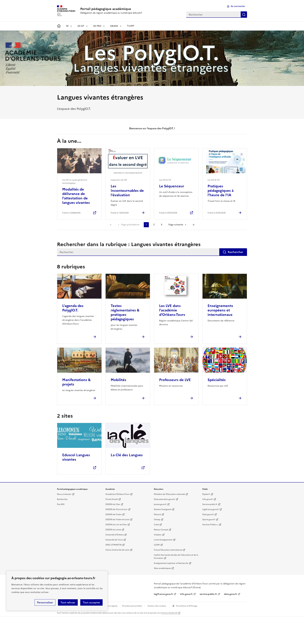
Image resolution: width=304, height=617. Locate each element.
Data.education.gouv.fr (164, 499)
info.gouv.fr (186, 594)
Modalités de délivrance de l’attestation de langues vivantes (76, 196)
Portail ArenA (111, 499)
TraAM (130, 26)
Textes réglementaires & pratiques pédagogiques (125, 312)
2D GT (80, 26)
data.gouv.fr (230, 594)
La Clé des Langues (127, 455)
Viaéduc (158, 534)
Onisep (157, 519)
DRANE (114, 26)
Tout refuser (67, 602)
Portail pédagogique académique (105, 8)
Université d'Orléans (114, 534)
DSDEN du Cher (112, 504)
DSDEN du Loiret (113, 529)
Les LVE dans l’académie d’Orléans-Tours (172, 310)
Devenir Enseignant (162, 509)
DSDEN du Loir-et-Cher (116, 524)
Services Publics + (210, 524)
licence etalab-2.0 (169, 612)
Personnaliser (45, 602)
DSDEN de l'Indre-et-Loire (117, 519)
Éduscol (157, 514)
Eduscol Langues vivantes (76, 457)
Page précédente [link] (130, 224)
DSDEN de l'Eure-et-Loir (116, 509)
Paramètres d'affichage (186, 605)
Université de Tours (114, 539)
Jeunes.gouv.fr (160, 504)
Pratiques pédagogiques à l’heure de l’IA (221, 191)
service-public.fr (208, 594)
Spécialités (217, 379)
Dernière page (193, 224)
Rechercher (244, 14)
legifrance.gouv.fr (163, 594)
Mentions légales (109, 605)
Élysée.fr (206, 494)
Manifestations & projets (76, 382)
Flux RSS (60, 504)
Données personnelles (132, 605)
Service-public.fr (209, 504)
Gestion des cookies (157, 605)
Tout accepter (91, 602)
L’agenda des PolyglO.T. (72, 308)
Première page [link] (110, 224)
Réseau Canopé (161, 529)
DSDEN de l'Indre (113, 514)
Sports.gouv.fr (208, 519)
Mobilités (118, 379)
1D (67, 26)
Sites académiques (162, 568)
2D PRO (97, 26)
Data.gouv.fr (208, 514)
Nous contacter (64, 494)
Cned (156, 524)
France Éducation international (168, 549)
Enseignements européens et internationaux (220, 310)
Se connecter (238, 6)
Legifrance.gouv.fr (210, 509)
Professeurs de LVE (175, 379)
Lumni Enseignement (163, 539)
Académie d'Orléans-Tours (117, 494)
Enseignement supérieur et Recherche (171, 563)
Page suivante (175, 224)
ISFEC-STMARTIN (113, 544)
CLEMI (157, 544)
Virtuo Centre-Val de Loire (117, 549)
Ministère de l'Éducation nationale (169, 494)
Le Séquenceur (171, 186)
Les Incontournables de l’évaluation (127, 191)
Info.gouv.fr (207, 499)
